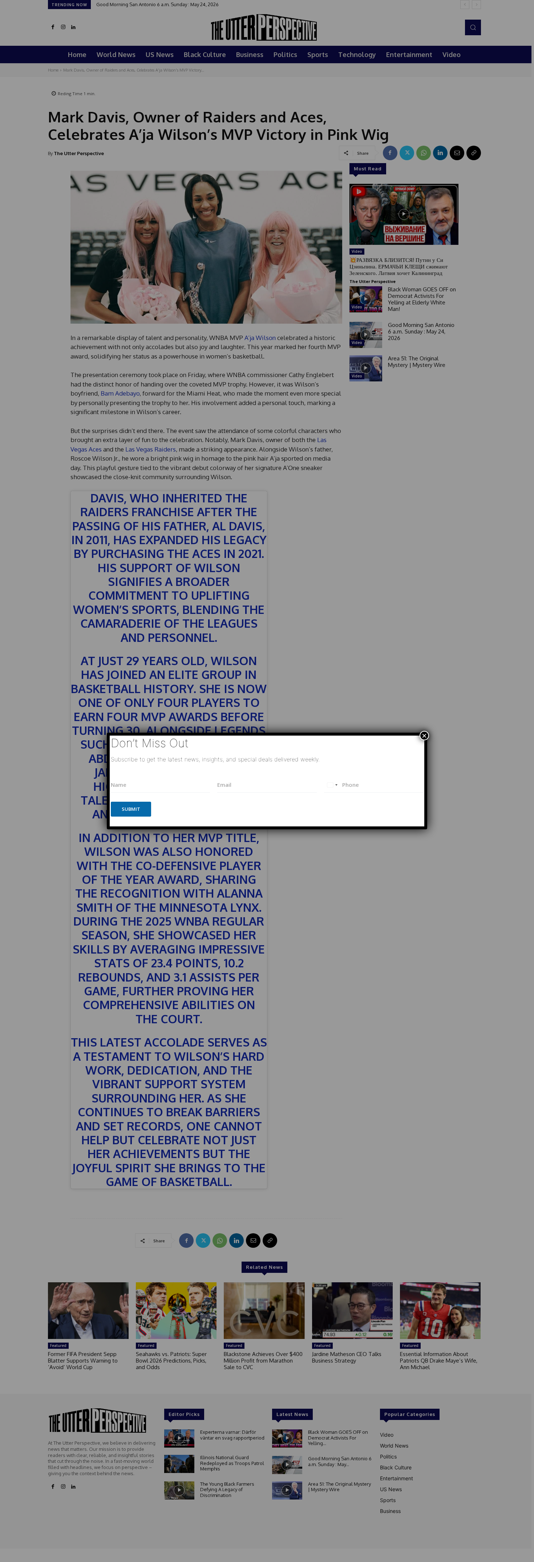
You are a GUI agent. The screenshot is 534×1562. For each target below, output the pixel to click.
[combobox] (332, 785)
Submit (131, 809)
